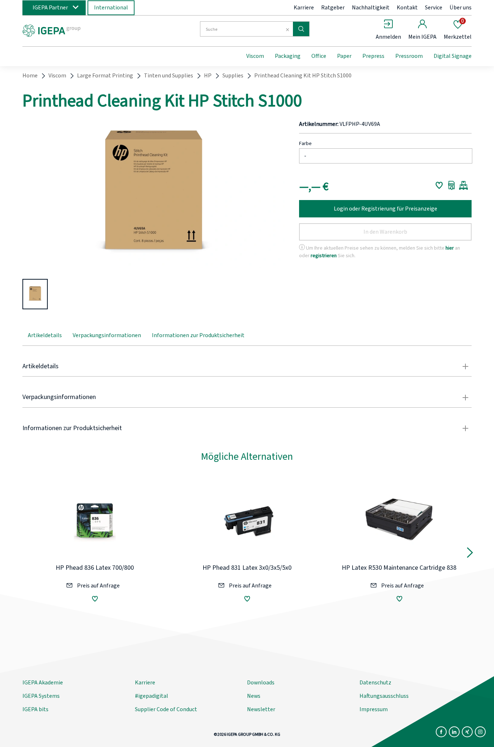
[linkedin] (454, 731)
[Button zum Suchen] (301, 29)
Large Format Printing (105, 76)
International (111, 8)
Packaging (288, 56)
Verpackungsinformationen (107, 335)
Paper (344, 56)
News (253, 696)
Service (433, 8)
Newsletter (261, 709)
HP (208, 76)
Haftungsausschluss (384, 696)
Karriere (304, 8)
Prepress (373, 56)
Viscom (255, 56)
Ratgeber (333, 8)
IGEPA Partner (50, 8)
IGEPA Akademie (42, 683)
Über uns (461, 8)
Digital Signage (453, 56)
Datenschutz (375, 683)
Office (318, 56)
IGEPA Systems (41, 696)
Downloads (260, 683)
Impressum (373, 709)
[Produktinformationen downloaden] (451, 185)
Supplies (232, 76)
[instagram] (480, 731)
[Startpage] (81, 30)
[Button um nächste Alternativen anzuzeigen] (470, 554)
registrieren (324, 255)
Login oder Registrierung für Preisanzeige (385, 209)
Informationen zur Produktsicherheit (198, 335)
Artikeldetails (45, 335)
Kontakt (407, 8)
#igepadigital (151, 696)
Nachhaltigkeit (370, 8)
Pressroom (409, 56)
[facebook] (441, 731)
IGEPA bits (35, 709)
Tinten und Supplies (168, 76)
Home (30, 76)
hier (450, 248)
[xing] (467, 731)
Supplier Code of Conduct (166, 709)
